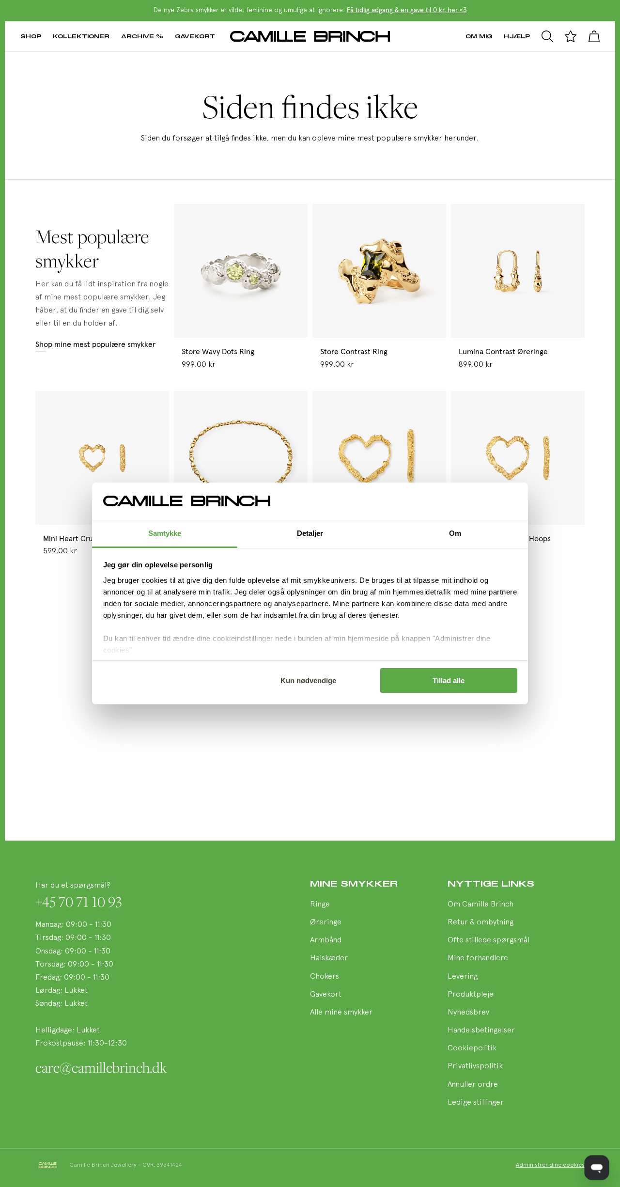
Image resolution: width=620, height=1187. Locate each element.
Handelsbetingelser (481, 1030)
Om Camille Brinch (480, 904)
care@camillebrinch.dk (101, 1067)
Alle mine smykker (341, 1012)
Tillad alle (449, 680)
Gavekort (195, 36)
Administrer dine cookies (550, 1165)
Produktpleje (471, 994)
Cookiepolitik (472, 1048)
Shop (30, 36)
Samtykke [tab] (165, 533)
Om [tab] (455, 533)
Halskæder (329, 958)
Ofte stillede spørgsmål (488, 940)
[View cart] (594, 36)
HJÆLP (517, 36)
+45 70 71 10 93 (78, 901)
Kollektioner (81, 36)
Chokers (324, 976)
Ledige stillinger (476, 1102)
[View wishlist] (570, 36)
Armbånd (325, 940)
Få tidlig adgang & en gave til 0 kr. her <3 (407, 10)
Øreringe (325, 922)
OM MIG (478, 36)
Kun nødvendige (308, 680)
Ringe (320, 904)
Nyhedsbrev (468, 1012)
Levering (463, 976)
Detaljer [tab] (310, 533)
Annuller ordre (473, 1084)
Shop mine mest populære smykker (95, 344)
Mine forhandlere (478, 958)
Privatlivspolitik (475, 1066)
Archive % (142, 36)
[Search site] (547, 36)
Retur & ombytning (480, 922)
